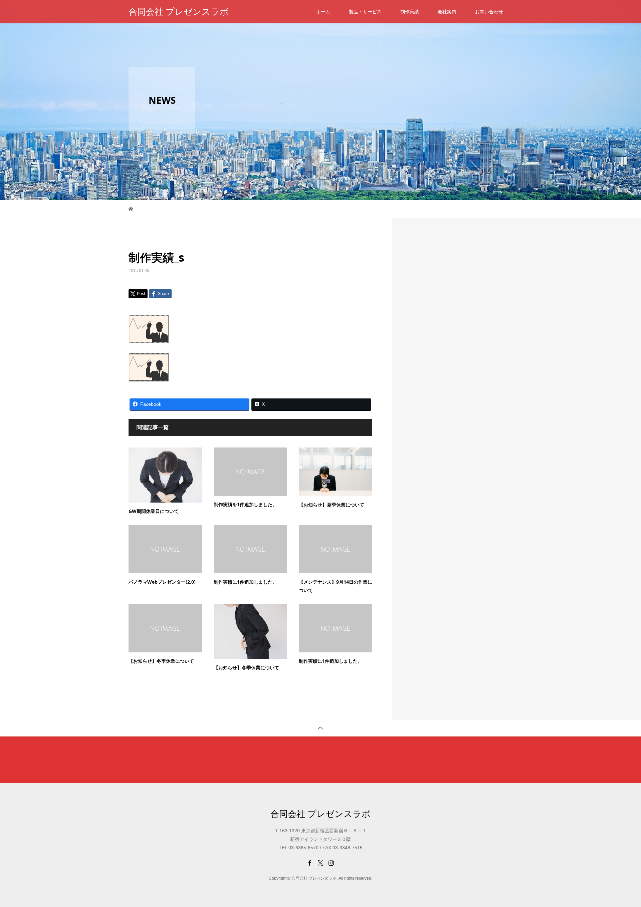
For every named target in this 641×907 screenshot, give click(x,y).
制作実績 (409, 11)
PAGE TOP (621, 872)
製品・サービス (365, 11)
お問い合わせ (489, 11)
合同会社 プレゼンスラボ (179, 12)
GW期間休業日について (154, 511)
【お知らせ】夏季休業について (331, 505)
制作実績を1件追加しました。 (245, 504)
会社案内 (447, 11)
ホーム (323, 11)
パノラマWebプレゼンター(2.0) (162, 582)
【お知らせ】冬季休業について (161, 661)
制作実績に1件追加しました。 (245, 582)
